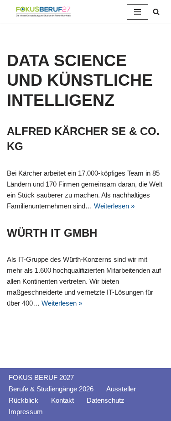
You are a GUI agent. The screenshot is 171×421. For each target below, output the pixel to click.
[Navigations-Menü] (137, 12)
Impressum (26, 412)
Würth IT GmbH (52, 233)
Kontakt (62, 400)
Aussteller (121, 389)
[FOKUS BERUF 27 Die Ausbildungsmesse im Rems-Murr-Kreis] (43, 11)
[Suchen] (156, 11)
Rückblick (23, 400)
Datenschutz (105, 400)
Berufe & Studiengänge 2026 (51, 389)
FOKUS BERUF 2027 (41, 377)
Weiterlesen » (114, 206)
